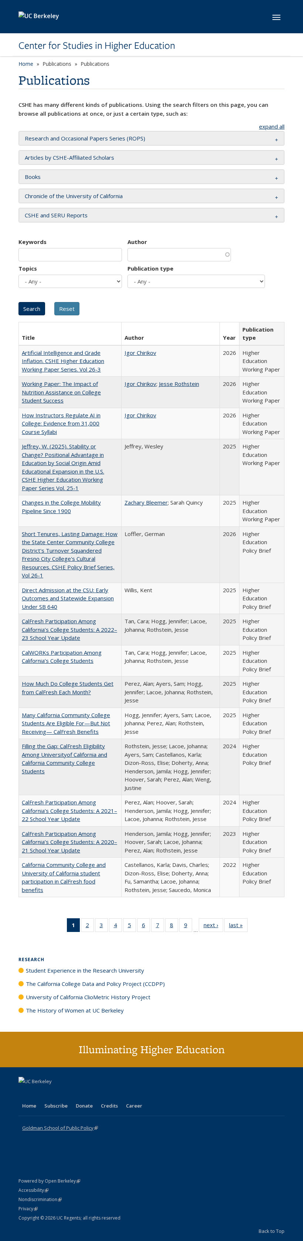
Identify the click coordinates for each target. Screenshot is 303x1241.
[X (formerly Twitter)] (25, 1094)
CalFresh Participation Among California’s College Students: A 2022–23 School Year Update (69, 629)
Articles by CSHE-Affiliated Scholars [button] (69, 157)
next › (213, 926)
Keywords (32, 241)
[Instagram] (68, 1094)
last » (238, 926)
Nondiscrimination (40, 1199)
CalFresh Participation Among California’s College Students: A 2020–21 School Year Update (69, 842)
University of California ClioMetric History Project (88, 997)
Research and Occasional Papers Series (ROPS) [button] (85, 138)
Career (134, 1105)
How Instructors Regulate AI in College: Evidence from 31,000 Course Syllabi (61, 423)
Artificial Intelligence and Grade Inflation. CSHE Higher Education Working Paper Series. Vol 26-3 (63, 361)
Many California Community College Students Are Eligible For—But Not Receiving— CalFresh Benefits (66, 723)
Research (31, 959)
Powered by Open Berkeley (49, 1181)
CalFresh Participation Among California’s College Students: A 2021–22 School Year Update (69, 810)
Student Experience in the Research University (85, 970)
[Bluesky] (83, 1094)
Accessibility (33, 1190)
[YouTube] (54, 1094)
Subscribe (56, 1105)
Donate (84, 1105)
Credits (109, 1105)
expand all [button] (272, 126)
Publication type (150, 268)
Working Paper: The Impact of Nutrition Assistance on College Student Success (61, 392)
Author (137, 241)
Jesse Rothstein (179, 383)
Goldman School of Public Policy (60, 1128)
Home (25, 63)
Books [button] (33, 176)
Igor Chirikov (140, 352)
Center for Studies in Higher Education (96, 45)
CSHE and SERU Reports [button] (56, 215)
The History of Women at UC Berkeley (75, 1010)
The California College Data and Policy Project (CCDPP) (95, 983)
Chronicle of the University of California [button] (74, 196)
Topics (27, 268)
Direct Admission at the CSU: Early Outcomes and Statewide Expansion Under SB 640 (68, 598)
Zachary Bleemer (146, 502)
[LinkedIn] (39, 1094)
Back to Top (272, 1231)
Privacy (28, 1209)
